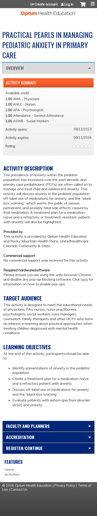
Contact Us (19, 490)
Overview (15, 68)
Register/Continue (24, 448)
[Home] (48, 12)
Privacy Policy (64, 485)
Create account (46, 4)
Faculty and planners (28, 426)
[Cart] (83, 6)
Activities (12, 474)
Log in (68, 4)
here (84, 279)
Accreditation (20, 437)
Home (9, 469)
